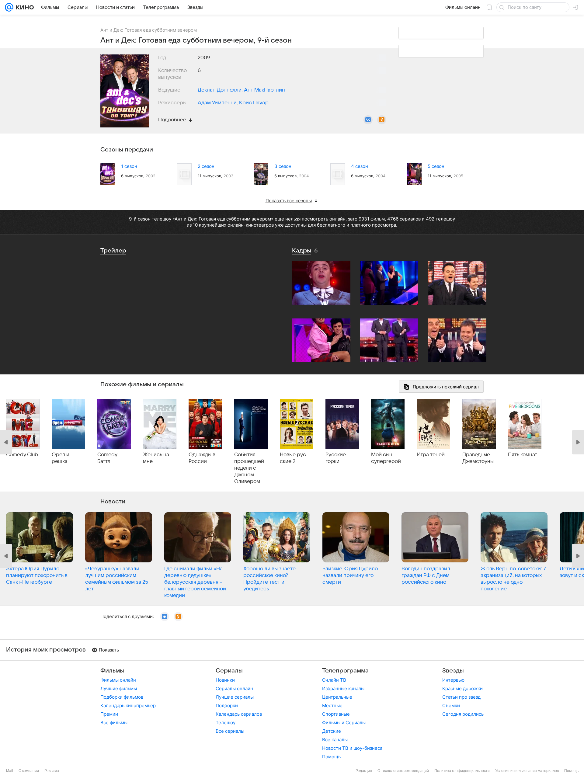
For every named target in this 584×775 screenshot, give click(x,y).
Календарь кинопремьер (128, 705)
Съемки (451, 705)
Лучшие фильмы (118, 688)
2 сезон (206, 166)
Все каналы (335, 739)
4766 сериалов (404, 219)
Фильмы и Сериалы (344, 722)
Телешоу (225, 722)
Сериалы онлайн (234, 688)
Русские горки (335, 458)
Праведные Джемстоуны (478, 458)
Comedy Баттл (107, 458)
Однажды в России (202, 458)
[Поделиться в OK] (381, 119)
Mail (9, 771)
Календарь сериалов (239, 714)
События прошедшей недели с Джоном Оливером (249, 468)
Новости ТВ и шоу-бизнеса (352, 748)
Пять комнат (522, 454)
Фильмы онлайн (118, 680)
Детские (331, 731)
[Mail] (9, 7)
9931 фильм (372, 219)
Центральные (337, 697)
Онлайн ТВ (334, 680)
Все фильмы (113, 722)
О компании (29, 771)
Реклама (51, 771)
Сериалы (229, 670)
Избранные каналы (343, 688)
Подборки (227, 705)
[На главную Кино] (23, 7)
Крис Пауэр (254, 103)
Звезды (453, 670)
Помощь (331, 756)
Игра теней (431, 454)
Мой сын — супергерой (386, 458)
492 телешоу (440, 219)
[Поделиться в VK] (368, 119)
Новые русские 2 (294, 458)
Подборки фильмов (121, 697)
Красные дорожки (462, 688)
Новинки (225, 680)
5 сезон (436, 166)
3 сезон (282, 166)
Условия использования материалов (527, 771)
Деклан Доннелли (220, 90)
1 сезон (129, 166)
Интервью (453, 680)
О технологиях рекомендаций (403, 771)
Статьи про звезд (461, 697)
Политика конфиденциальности (462, 771)
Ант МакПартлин (264, 90)
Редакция (364, 771)
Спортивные (336, 714)
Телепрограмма (345, 670)
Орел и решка (60, 458)
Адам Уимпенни (217, 103)
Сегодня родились (463, 714)
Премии (109, 714)
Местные (332, 705)
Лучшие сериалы (235, 697)
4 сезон (359, 166)
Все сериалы (230, 731)
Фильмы (112, 670)
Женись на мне (156, 458)
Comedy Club (22, 454)
